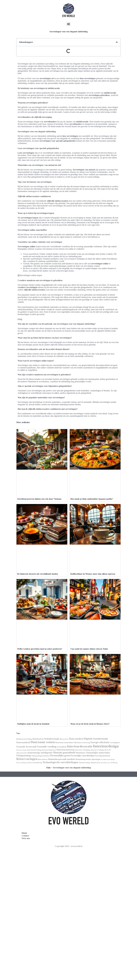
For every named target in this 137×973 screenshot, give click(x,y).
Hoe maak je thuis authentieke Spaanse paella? (91, 499)
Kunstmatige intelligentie (40, 752)
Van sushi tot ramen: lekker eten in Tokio (89, 649)
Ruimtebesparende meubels (61, 759)
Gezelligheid (114, 743)
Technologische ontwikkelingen (60, 762)
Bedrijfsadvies (38, 739)
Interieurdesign (106, 746)
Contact (25, 836)
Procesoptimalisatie (102, 756)
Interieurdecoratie (79, 746)
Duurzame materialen (64, 742)
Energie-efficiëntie (100, 742)
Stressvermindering (34, 763)
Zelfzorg (114, 763)
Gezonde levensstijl (26, 746)
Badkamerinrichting (24, 739)
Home (24, 833)
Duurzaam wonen (43, 742)
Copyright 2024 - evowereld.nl (68, 846)
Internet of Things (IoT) (99, 750)
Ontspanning (23, 755)
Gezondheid (61, 747)
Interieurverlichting (82, 750)
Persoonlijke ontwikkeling (82, 755)
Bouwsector (64, 739)
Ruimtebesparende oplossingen (88, 759)
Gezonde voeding (46, 746)
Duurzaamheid (23, 742)
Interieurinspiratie (49, 750)
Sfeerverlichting (21, 762)
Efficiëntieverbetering (81, 743)
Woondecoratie (105, 762)
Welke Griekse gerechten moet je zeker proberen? (39, 649)
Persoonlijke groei (60, 755)
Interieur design (21, 750)
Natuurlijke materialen (98, 752)
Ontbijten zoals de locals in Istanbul (33, 724)
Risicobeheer (43, 759)
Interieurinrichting (34, 750)
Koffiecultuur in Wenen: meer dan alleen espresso (92, 574)
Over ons (26, 838)
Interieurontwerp (65, 749)
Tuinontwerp (95, 763)
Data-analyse (76, 738)
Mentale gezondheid (64, 752)
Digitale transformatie (96, 738)
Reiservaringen (26, 759)
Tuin (48, 767)
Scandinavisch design (108, 759)
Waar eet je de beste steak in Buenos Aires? (89, 724)
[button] (68, 24)
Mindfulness (80, 753)
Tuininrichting (84, 763)
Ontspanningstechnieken (40, 756)
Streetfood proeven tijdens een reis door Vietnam (39, 499)
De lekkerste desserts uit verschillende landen (37, 574)
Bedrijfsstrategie (51, 739)
